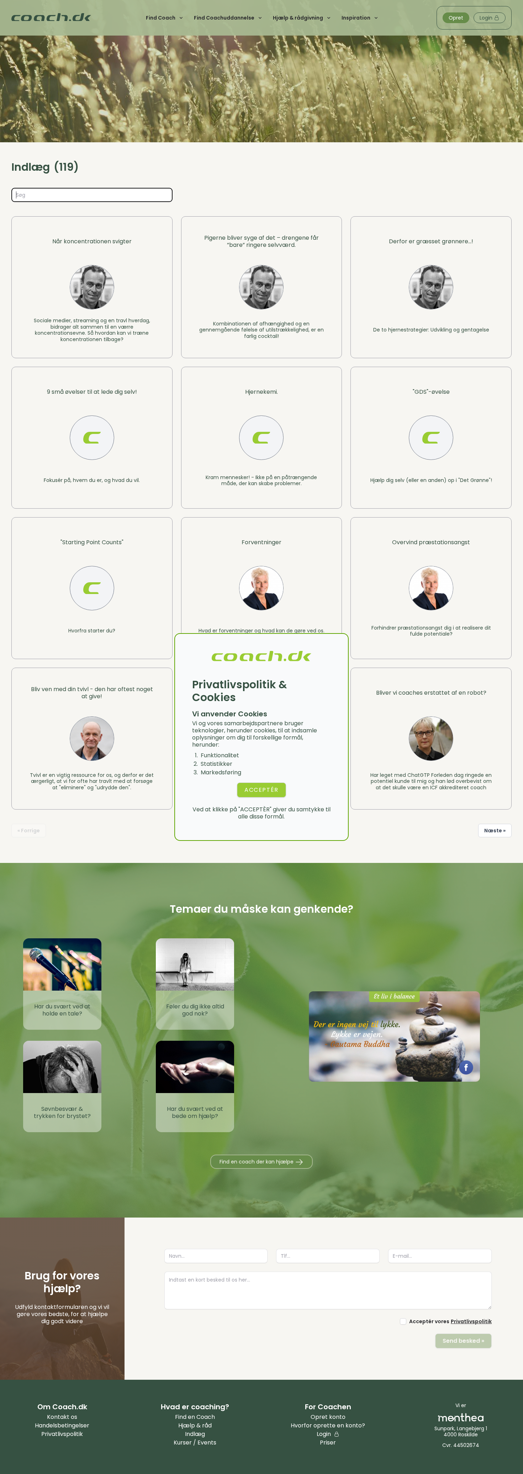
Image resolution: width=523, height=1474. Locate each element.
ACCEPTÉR (261, 790)
